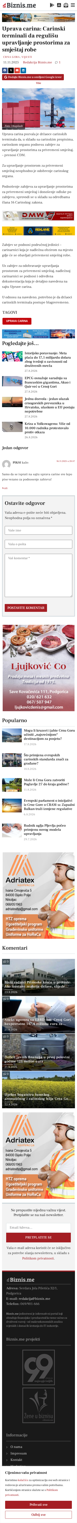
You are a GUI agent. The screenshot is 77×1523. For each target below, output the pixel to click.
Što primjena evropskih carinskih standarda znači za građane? (46, 759)
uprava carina (17, 321)
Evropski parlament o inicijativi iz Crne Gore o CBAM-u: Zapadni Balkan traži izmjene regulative (49, 805)
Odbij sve (38, 1515)
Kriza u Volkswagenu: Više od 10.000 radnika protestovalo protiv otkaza (47, 428)
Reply (5, 488)
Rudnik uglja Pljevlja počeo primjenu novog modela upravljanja (45, 830)
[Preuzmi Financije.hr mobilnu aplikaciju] (52, 5)
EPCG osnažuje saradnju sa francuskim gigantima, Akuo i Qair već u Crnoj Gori (47, 382)
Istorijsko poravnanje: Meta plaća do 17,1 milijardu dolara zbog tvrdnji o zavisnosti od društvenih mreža (48, 359)
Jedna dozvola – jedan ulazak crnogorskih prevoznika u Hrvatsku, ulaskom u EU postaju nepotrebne (50, 405)
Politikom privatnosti (38, 1258)
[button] (5, 70)
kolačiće (23, 1480)
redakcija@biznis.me (34, 1298)
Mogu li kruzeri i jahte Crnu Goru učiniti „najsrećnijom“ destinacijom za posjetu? (49, 734)
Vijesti (27, 57)
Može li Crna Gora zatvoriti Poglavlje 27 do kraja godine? (46, 782)
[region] (38, 1494)
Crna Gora (11, 57)
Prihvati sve (39, 1504)
